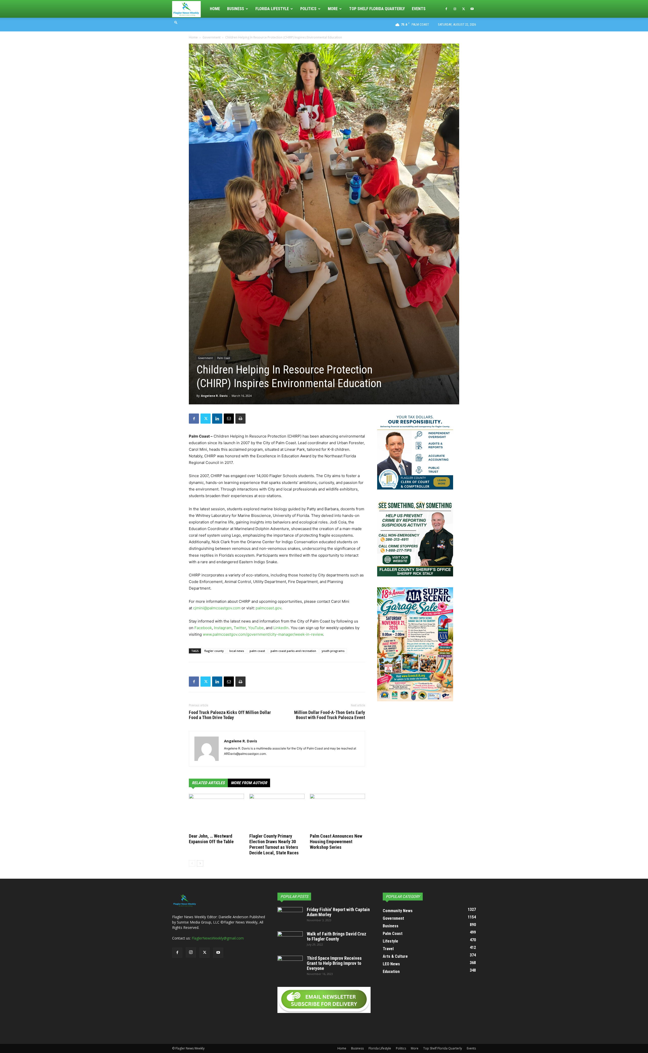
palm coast (257, 651)
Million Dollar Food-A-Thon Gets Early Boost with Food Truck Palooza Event (329, 715)
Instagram (223, 627)
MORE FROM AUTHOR (249, 782)
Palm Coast (223, 358)
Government (211, 37)
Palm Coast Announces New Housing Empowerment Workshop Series (336, 841)
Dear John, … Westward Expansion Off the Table (211, 838)
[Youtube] (472, 9)
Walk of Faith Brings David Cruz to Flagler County (336, 936)
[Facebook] (446, 9)
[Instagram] (455, 9)
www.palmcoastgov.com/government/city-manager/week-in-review (263, 634)
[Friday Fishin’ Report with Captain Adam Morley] (290, 916)
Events (419, 8)
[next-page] (200, 863)
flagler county (214, 651)
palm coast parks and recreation (293, 651)
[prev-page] (192, 863)
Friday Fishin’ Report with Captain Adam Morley (338, 912)
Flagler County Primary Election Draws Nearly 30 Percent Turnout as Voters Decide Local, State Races (274, 844)
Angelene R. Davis (214, 396)
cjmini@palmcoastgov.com (216, 608)
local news (236, 651)
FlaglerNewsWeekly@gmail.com (218, 938)
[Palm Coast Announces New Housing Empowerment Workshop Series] (337, 813)
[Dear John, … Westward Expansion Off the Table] (216, 813)
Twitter (240, 627)
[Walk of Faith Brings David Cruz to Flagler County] (290, 940)
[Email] (229, 418)
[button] (176, 22)
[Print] (240, 418)
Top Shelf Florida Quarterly (377, 8)
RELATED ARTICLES (208, 782)
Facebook (203, 627)
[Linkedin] (217, 418)
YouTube (256, 627)
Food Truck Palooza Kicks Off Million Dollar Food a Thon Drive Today (230, 715)
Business (235, 8)
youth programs (333, 651)
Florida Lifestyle (272, 8)
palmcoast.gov (268, 608)
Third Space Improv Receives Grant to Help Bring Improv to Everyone (334, 963)
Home (215, 8)
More (333, 8)
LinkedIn (281, 627)
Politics (308, 8)
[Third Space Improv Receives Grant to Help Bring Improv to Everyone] (290, 964)
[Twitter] (463, 9)
